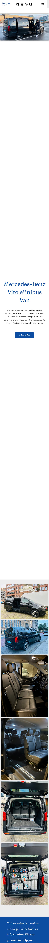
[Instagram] (21, 4)
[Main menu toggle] (42, 4)
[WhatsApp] (26, 4)
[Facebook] (17, 4)
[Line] (30, 4)
